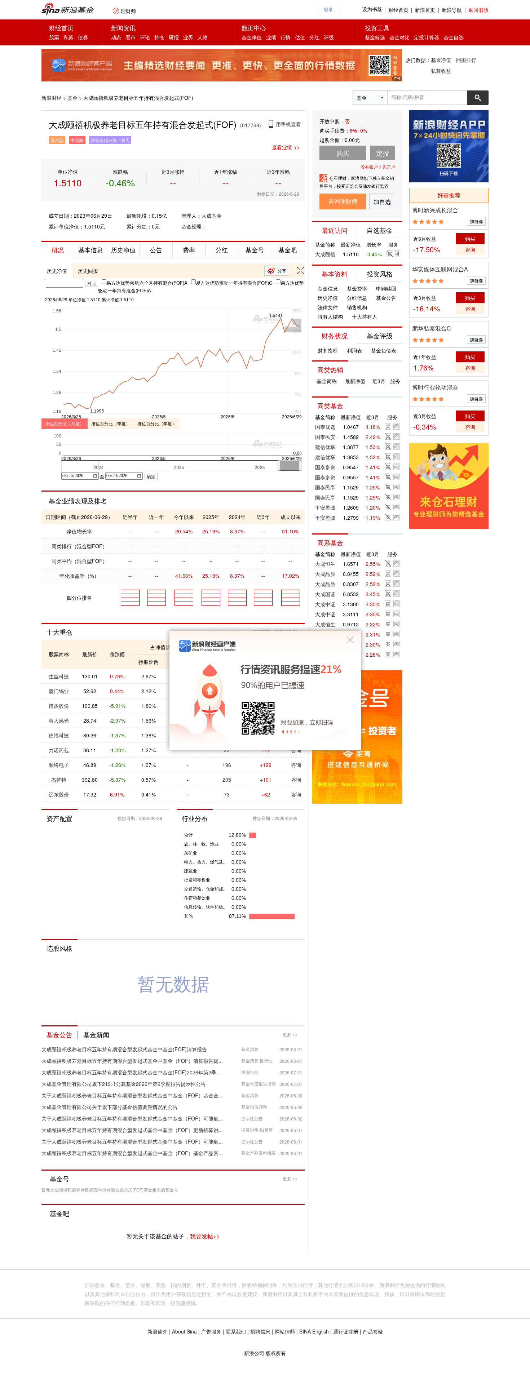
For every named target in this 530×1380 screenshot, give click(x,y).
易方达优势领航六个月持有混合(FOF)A (146, 282)
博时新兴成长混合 (435, 210)
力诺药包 (59, 750)
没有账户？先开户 (378, 167)
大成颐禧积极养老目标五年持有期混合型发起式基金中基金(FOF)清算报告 (124, 1049)
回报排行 (466, 59)
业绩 (271, 37)
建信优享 (325, 447)
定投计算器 (426, 37)
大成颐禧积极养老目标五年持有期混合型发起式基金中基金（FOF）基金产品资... (132, 1153)
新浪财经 (51, 97)
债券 (83, 37)
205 (226, 779)
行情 (286, 37)
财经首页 (398, 9)
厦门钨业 (59, 691)
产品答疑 (373, 1331)
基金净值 (252, 37)
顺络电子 (59, 764)
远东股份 (59, 794)
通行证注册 (345, 1331)
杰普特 (58, 779)
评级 (329, 37)
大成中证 (325, 604)
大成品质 (325, 573)
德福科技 (59, 735)
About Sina (184, 1331)
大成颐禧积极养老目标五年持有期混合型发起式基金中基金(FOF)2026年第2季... (131, 1072)
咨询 (296, 764)
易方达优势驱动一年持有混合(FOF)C (234, 282)
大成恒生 (325, 563)
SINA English (314, 1331)
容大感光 (59, 720)
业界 (188, 37)
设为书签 (372, 9)
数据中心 (254, 27)
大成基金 (212, 215)
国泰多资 (325, 467)
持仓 (159, 37)
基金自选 (453, 37)
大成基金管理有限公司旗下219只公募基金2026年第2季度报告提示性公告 (123, 1083)
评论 (145, 37)
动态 (116, 37)
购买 (470, 238)
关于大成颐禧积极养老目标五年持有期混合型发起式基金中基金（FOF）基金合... (132, 1095)
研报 (174, 37)
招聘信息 (260, 1331)
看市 (130, 37)
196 (226, 764)
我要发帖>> (205, 1236)
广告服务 (211, 1331)
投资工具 (377, 27)
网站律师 (285, 1331)
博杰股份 (59, 705)
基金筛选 (375, 37)
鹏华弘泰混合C (431, 328)
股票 (54, 37)
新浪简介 (157, 1331)
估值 (300, 37)
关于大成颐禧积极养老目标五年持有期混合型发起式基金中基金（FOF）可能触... (132, 1118)
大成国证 (325, 594)
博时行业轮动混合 (435, 387)
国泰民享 (325, 487)
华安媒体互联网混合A (440, 269)
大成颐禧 (325, 254)
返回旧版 (478, 9)
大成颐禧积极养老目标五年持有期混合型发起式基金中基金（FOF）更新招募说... (132, 1129)
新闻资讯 (123, 27)
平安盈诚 (325, 507)
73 (227, 794)
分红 (314, 37)
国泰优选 (325, 426)
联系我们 (236, 1331)
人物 (203, 37)
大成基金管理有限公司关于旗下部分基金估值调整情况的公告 (109, 1106)
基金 (72, 97)
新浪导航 (452, 9)
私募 (68, 37)
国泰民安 (325, 436)
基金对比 (399, 37)
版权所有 (276, 1353)
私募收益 (441, 70)
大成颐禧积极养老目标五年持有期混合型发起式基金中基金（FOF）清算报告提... (132, 1060)
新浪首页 (425, 9)
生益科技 (59, 676)
